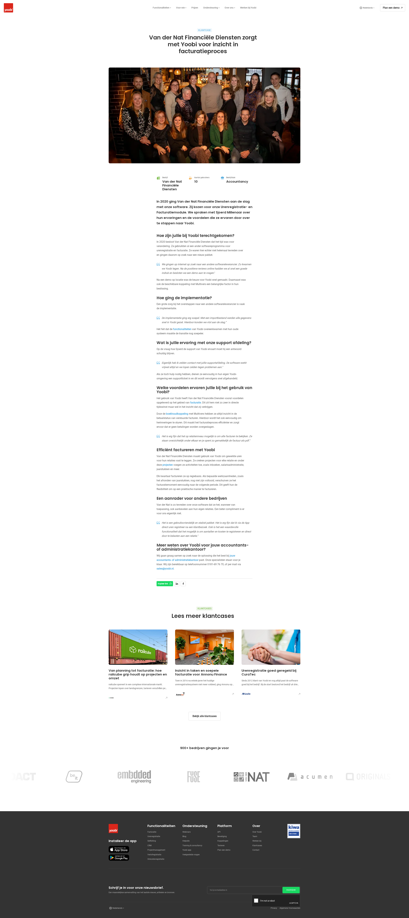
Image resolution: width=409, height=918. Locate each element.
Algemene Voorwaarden (290, 908)
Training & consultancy (192, 845)
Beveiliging (222, 836)
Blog (184, 836)
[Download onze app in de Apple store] (119, 849)
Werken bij (256, 841)
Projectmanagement (156, 850)
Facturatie (151, 832)
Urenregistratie (153, 836)
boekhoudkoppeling (177, 413)
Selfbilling (151, 841)
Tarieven (221, 845)
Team (254, 836)
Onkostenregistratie (155, 859)
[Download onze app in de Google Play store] (119, 858)
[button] (162, 7)
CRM (149, 845)
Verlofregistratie (154, 855)
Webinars (186, 832)
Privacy (274, 908)
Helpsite (185, 841)
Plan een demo (223, 850)
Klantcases (257, 845)
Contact (255, 850)
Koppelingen (222, 841)
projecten (167, 464)
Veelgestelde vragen (191, 855)
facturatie (195, 402)
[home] (8, 7)
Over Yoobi (257, 832)
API (218, 832)
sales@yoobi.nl (165, 568)
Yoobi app (186, 850)
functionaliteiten (182, 329)
